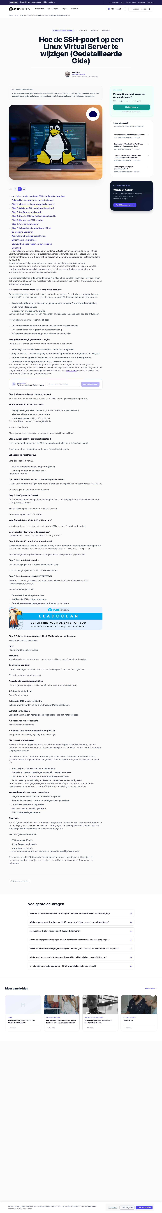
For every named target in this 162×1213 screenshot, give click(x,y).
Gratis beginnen (139, 9)
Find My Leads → (131, 107)
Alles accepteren (144, 1207)
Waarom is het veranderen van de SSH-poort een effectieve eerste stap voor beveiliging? (70, 913)
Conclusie (16, 248)
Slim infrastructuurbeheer (24, 240)
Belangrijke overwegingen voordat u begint (32, 200)
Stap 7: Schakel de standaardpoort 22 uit (31, 228)
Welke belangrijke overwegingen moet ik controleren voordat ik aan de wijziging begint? (69, 939)
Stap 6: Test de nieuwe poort (25, 224)
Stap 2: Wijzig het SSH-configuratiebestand (33, 208)
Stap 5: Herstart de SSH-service (27, 220)
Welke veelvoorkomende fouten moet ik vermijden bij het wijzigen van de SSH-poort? (68, 957)
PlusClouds (71, 370)
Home (11, 15)
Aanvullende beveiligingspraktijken (29, 236)
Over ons (150, 2)
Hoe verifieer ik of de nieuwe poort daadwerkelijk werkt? (55, 931)
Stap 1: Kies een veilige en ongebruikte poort (33, 204)
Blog (122, 2)
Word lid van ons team (123, 205)
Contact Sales (131, 2)
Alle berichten (150, 988)
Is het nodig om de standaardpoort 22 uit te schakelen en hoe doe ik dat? (63, 966)
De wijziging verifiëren (22, 232)
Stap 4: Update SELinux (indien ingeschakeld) (34, 216)
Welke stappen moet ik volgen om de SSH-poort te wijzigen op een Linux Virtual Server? (69, 922)
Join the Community (90, 384)
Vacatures (141, 2)
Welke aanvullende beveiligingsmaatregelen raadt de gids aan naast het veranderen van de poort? (74, 948)
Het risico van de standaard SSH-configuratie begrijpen (38, 196)
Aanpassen (113, 1207)
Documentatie (113, 2)
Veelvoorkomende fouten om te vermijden (32, 244)
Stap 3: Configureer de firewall (26, 212)
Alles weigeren (127, 1207)
